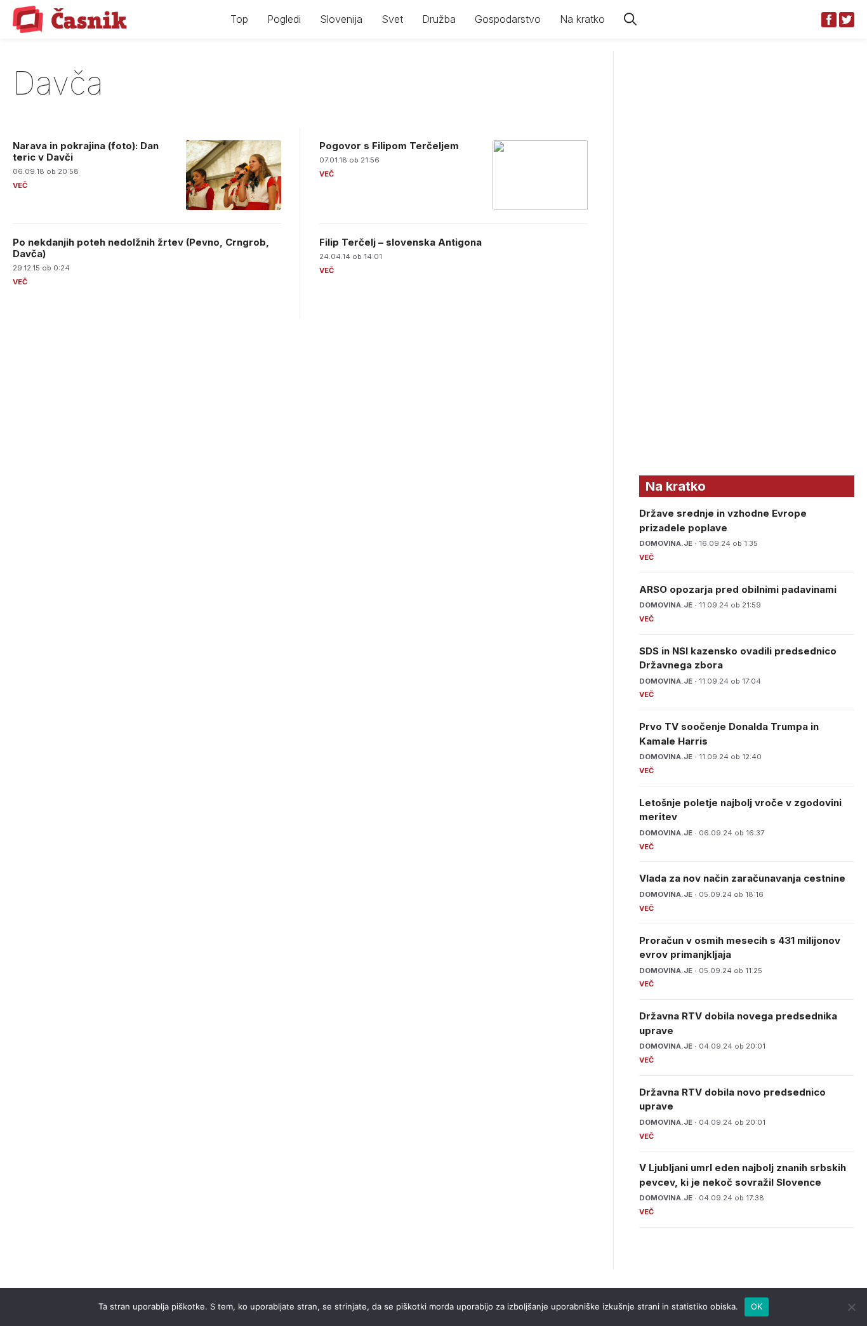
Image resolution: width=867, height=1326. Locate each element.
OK (757, 1306)
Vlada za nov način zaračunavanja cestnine (742, 878)
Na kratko (582, 19)
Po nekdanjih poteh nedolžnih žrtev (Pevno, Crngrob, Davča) (141, 248)
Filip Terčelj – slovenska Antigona (400, 242)
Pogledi (284, 19)
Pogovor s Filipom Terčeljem (389, 146)
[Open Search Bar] (630, 19)
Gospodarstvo (508, 19)
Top (239, 19)
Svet (392, 19)
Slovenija (341, 19)
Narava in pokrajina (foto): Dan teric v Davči (86, 151)
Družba (439, 19)
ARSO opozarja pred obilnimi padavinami (738, 589)
